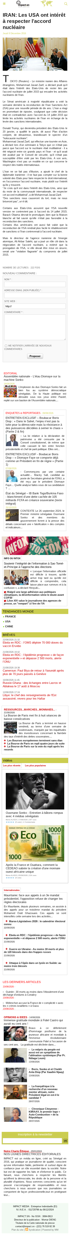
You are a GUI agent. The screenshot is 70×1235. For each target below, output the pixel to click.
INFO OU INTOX (12, 558)
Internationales (12, 890)
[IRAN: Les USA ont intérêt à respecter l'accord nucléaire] (35, 39)
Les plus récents (11, 765)
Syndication (34, 1230)
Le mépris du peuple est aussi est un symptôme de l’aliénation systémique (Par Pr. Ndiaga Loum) (47, 1054)
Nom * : (8, 279)
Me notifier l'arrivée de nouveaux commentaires (28, 347)
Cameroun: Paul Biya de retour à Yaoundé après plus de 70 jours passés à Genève (33, 672)
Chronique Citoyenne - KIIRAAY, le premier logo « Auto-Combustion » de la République (44, 1113)
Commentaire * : (14, 312)
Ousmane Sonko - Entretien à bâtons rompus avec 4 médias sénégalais (34, 814)
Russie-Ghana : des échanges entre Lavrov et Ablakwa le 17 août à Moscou (32, 684)
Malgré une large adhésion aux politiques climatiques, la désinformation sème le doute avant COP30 (34, 594)
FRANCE (10, 616)
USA (7, 621)
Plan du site (17, 1230)
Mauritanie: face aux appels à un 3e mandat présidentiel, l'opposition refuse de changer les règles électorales (33, 899)
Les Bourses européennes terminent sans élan (34, 740)
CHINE (8, 626)
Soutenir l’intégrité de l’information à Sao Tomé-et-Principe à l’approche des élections (34, 565)
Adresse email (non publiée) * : (23, 290)
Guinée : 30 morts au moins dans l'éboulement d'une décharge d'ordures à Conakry (33, 990)
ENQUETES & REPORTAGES (23, 412)
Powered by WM (50, 1230)
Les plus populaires (35, 765)
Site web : (10, 301)
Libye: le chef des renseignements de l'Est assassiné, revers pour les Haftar (29, 697)
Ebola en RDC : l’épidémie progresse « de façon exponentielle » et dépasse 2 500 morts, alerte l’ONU (33, 658)
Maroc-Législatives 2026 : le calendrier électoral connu (34, 923)
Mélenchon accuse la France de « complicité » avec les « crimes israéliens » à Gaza (33, 1001)
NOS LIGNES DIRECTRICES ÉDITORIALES (32, 1154)
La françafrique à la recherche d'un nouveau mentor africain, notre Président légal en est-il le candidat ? (44, 1092)
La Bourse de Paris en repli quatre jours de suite (36, 743)
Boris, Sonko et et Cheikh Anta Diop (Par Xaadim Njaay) (46, 1070)
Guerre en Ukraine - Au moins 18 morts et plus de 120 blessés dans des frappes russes (34, 951)
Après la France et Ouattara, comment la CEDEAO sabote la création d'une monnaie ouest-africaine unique (33, 868)
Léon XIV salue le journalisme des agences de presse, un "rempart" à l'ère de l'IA (32, 602)
